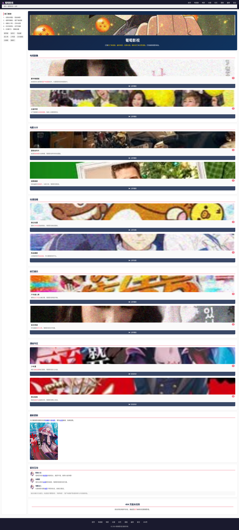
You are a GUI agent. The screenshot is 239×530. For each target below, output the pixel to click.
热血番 (19, 33)
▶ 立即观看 (132, 230)
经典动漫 (127, 45)
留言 (234, 3)
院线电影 (36, 154)
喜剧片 (13, 40)
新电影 (53, 420)
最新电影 (120, 45)
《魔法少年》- (13, 23)
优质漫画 (142, 45)
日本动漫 (36, 225)
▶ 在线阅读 (132, 374)
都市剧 (6, 33)
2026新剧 (20, 37)
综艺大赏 (39, 328)
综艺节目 (36, 297)
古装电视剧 (41, 112)
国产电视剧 (45, 82)
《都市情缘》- (13, 20)
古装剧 (6, 40)
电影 (203, 3)
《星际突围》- (13, 17)
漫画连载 (36, 369)
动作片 (13, 33)
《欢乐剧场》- (13, 26)
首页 (189, 3)
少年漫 (13, 37)
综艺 (215, 3)
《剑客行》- (12, 29)
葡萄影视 (10, 6)
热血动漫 (41, 256)
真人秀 (6, 37)
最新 (228, 3)
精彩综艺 (135, 45)
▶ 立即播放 (132, 86)
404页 (145, 522)
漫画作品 (36, 400)
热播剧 (47, 420)
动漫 (209, 3)
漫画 (222, 3)
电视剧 (196, 3)
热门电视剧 (111, 45)
